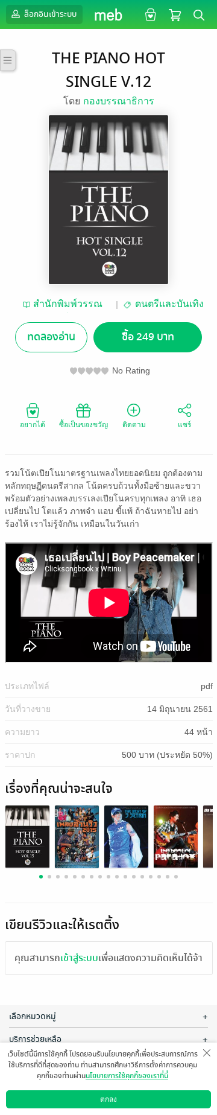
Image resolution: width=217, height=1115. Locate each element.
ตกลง (108, 1099)
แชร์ (184, 425)
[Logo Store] (108, 14)
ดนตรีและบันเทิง (169, 304)
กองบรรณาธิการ (118, 101)
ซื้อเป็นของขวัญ (83, 425)
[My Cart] (175, 14)
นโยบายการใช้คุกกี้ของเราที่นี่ (127, 1075)
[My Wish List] (149, 14)
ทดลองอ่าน (51, 337)
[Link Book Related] (27, 836)
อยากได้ (32, 425)
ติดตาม (134, 425)
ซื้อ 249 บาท (148, 337)
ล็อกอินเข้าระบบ (49, 14)
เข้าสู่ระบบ (79, 958)
